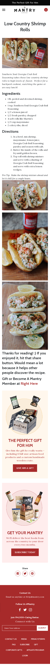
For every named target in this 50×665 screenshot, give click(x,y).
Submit (42, 628)
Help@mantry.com (35, 597)
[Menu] (6, 10)
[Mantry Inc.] (24, 10)
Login (25, 655)
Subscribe (25, 644)
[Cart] (46, 10)
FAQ (14, 644)
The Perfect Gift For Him (25, 2)
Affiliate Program (35, 650)
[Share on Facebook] (18, 573)
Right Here (29, 383)
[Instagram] (30, 610)
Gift (36, 644)
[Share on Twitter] (25, 573)
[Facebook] (20, 610)
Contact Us (11, 639)
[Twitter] (25, 610)
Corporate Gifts (14, 650)
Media (24, 639)
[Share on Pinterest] (32, 573)
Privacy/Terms (38, 639)
